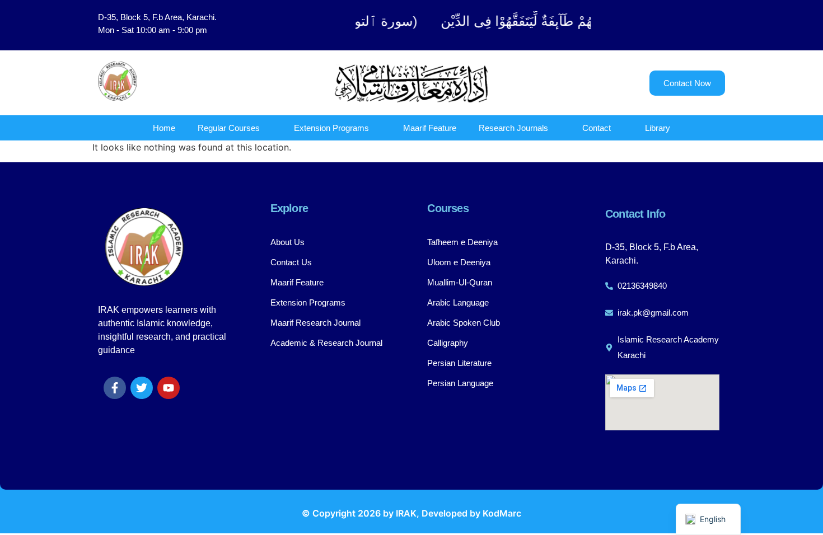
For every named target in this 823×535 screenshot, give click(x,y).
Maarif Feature (429, 128)
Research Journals (513, 128)
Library (657, 128)
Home (164, 128)
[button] (669, 25)
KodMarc (502, 513)
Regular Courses (229, 128)
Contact (596, 128)
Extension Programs (331, 128)
